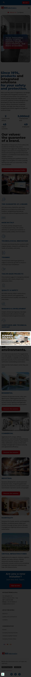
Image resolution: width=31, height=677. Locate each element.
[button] (28, 333)
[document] (15, 338)
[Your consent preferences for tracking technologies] (2, 674)
